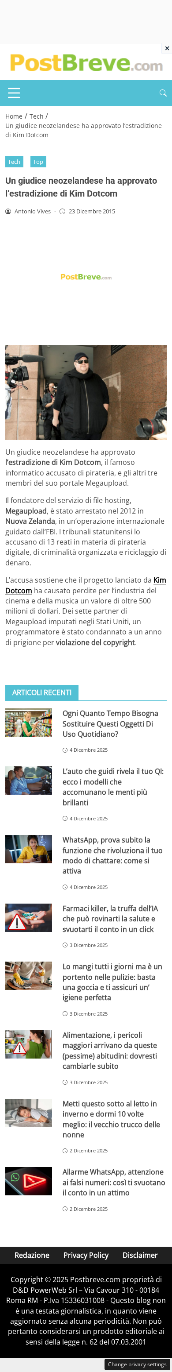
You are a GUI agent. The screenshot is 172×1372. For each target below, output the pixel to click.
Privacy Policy (86, 1255)
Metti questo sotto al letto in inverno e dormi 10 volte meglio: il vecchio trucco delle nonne (111, 1119)
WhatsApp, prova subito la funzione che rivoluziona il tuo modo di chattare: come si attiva (113, 855)
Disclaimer (140, 1255)
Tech (14, 162)
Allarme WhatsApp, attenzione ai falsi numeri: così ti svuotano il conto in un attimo (114, 1182)
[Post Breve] (86, 61)
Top (38, 162)
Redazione (32, 1255)
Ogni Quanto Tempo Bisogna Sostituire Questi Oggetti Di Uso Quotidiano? (110, 723)
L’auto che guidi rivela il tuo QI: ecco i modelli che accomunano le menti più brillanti (113, 786)
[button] (163, 93)
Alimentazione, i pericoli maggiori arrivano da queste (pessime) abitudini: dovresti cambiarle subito (110, 1050)
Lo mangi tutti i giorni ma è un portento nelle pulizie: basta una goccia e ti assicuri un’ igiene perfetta (112, 982)
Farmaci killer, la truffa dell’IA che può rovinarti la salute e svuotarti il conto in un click (110, 919)
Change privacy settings (137, 1364)
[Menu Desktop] (14, 93)
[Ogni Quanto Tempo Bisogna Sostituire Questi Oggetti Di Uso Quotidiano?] (28, 722)
